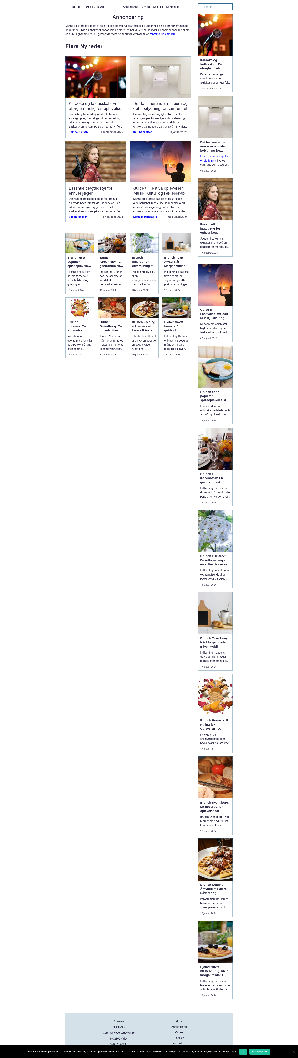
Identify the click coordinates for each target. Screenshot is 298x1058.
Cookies (158, 6)
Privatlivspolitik (259, 1051)
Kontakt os (172, 6)
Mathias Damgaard (145, 216)
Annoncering (130, 6)
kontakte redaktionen (162, 34)
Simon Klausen (78, 216)
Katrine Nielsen (78, 132)
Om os (146, 6)
